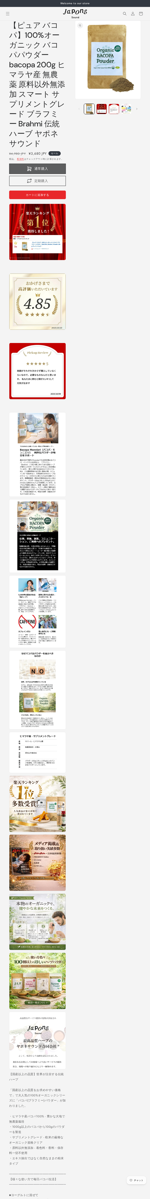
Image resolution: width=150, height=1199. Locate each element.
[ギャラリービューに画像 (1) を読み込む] (89, 109)
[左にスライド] (79, 109)
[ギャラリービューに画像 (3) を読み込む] (114, 109)
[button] (8, 14)
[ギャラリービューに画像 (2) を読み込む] (101, 109)
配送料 (20, 159)
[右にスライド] (137, 109)
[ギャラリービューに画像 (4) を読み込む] (126, 109)
